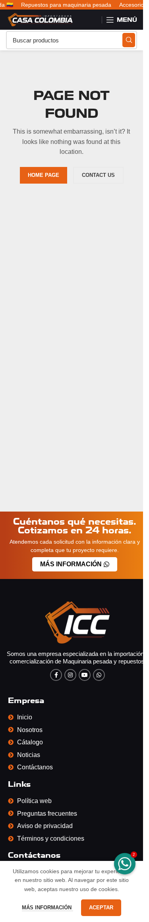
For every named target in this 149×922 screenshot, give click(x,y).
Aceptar (101, 907)
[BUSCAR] (128, 40)
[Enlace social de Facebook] (56, 675)
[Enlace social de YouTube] (85, 675)
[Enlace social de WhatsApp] (99, 675)
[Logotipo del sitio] (40, 19)
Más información (47, 907)
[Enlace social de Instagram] (70, 675)
